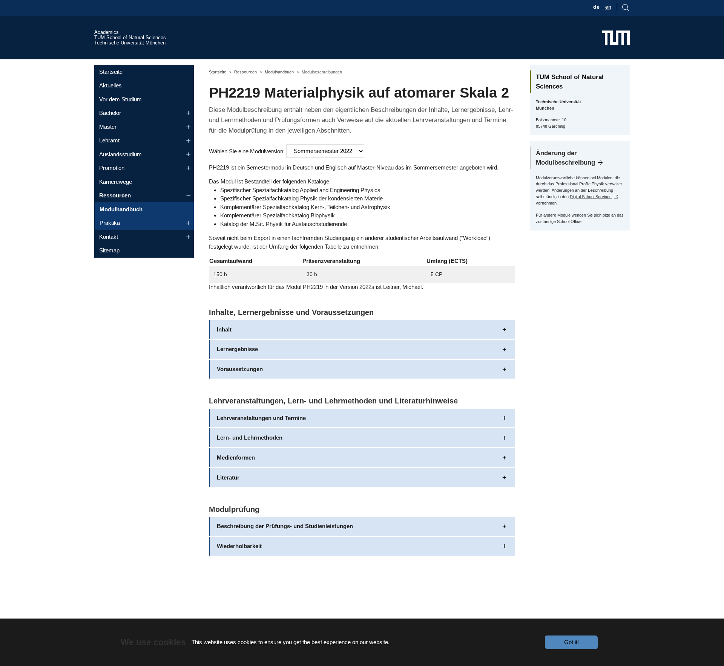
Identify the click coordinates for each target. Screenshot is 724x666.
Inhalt (224, 329)
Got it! (571, 642)
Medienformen (236, 457)
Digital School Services (591, 196)
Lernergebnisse (237, 349)
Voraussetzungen (240, 369)
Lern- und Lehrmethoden (249, 437)
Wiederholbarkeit (239, 546)
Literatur (228, 477)
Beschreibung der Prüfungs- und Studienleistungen (285, 526)
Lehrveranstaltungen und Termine (261, 418)
